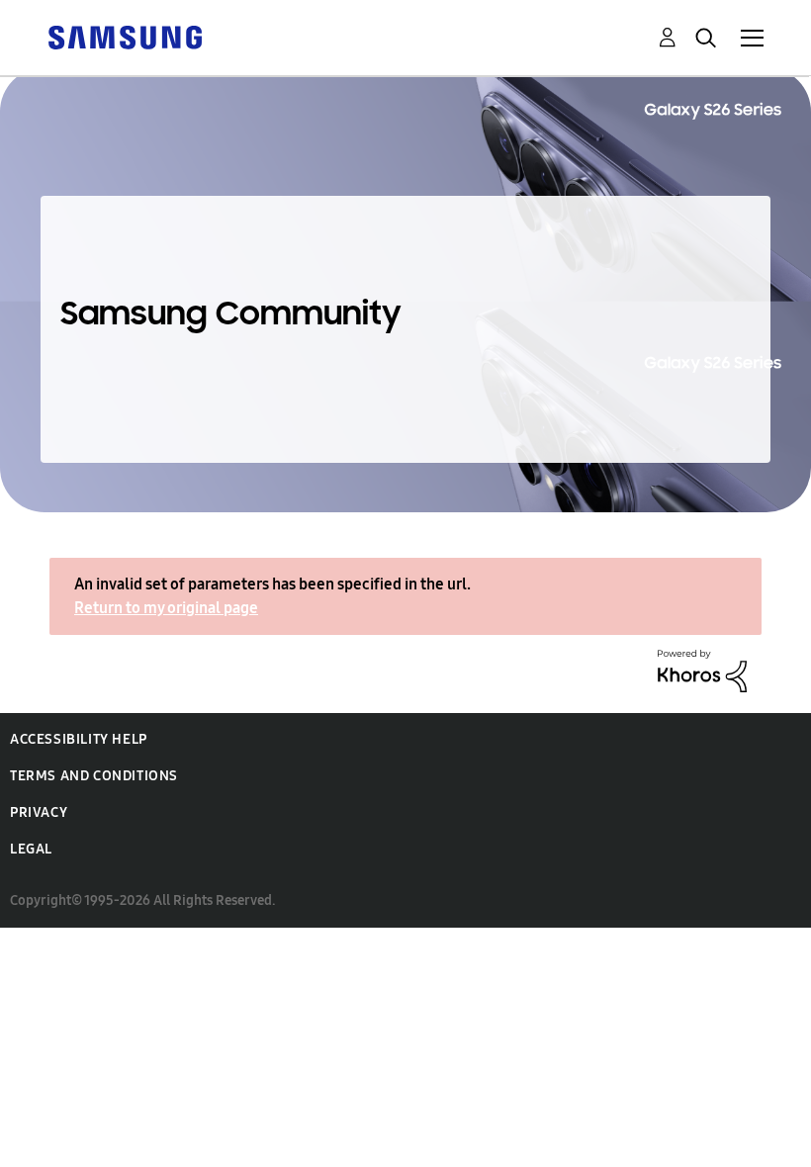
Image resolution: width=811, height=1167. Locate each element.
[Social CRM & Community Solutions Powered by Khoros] (702, 669)
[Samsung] (124, 36)
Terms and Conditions (94, 775)
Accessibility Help (78, 739)
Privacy (38, 812)
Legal (31, 849)
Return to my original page (166, 607)
